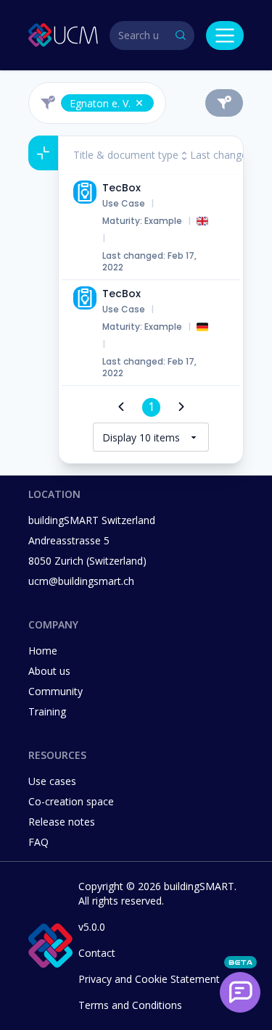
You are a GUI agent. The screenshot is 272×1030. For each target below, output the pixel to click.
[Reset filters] (224, 102)
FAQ (38, 842)
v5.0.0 (91, 927)
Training (47, 711)
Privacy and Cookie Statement (149, 979)
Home (42, 650)
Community (55, 691)
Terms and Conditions (130, 1005)
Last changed (221, 155)
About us (49, 671)
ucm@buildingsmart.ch (81, 581)
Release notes (61, 821)
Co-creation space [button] (71, 801)
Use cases (52, 781)
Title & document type (125, 155)
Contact (96, 953)
